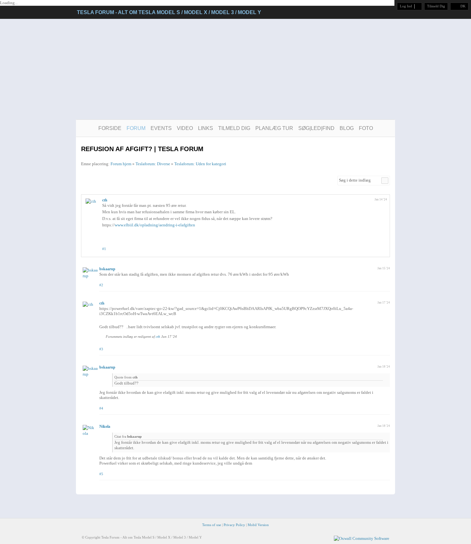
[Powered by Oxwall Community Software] (361, 538)
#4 (101, 408)
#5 (101, 474)
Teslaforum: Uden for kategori (200, 163)
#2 (101, 285)
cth (104, 200)
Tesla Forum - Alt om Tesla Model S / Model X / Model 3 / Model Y (169, 12)
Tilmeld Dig (436, 6)
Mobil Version (258, 525)
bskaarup (107, 269)
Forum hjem (121, 163)
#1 (104, 249)
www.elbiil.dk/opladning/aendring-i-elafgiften (155, 225)
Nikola (104, 426)
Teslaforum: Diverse (153, 163)
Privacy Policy (234, 525)
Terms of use (211, 525)
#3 (101, 349)
